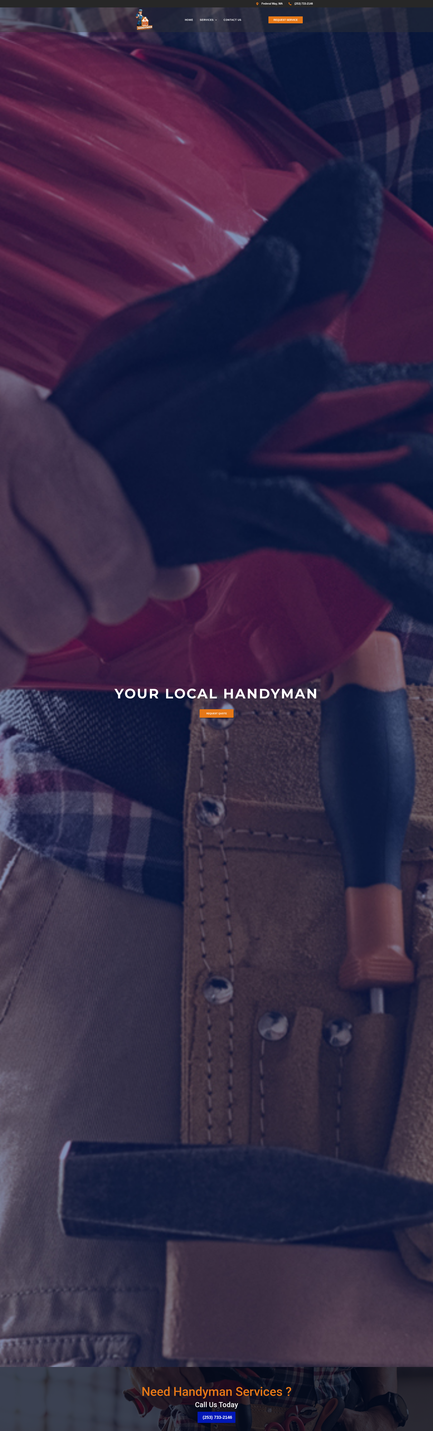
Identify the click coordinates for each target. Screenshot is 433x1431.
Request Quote (216, 722)
